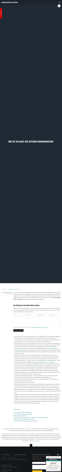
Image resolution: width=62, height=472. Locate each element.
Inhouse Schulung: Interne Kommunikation (22, 412)
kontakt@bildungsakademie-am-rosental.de (40, 327)
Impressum (3, 457)
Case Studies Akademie (13, 466)
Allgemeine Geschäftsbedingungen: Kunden (10, 459)
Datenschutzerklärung (12, 457)
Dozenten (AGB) (23, 459)
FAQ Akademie (4, 466)
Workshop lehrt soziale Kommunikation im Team (24, 419)
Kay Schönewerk (26, 428)
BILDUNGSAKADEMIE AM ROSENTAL (9, 2)
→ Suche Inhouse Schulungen (19, 454)
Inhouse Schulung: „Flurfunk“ (20, 415)
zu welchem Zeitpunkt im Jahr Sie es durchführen (44, 362)
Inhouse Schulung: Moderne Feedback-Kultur (23, 414)
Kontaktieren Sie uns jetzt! (33, 440)
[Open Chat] (59, 5)
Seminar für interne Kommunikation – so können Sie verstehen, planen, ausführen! (31, 417)
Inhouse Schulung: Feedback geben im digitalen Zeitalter (25, 420)
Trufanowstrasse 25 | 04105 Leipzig (40, 456)
